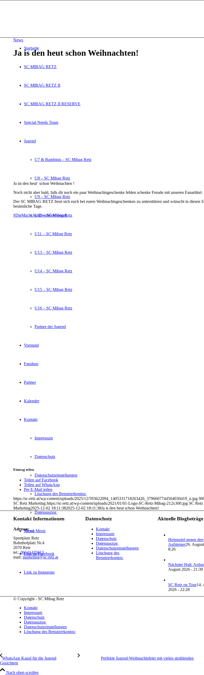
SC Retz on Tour (182, 584)
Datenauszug (107, 543)
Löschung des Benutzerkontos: (109, 555)
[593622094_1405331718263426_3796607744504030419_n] (103, 174)
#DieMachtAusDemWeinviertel (39, 215)
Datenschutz (106, 538)
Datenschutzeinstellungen (117, 548)
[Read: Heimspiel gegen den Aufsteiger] (173, 535)
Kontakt (102, 529)
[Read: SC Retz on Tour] (173, 580)
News (18, 40)
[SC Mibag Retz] (53, 25)
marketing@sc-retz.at (40, 557)
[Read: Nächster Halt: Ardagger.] (173, 560)
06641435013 (32, 552)
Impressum (105, 534)
